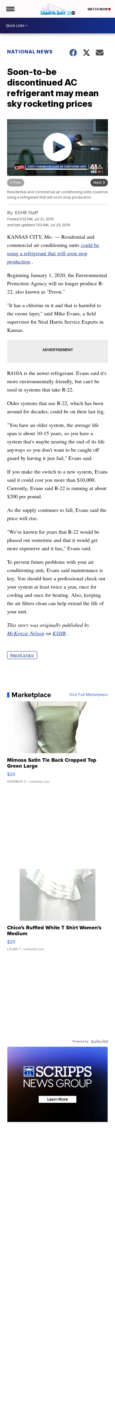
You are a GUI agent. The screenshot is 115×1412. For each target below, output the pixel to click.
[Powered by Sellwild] (99, 1041)
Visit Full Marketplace (88, 695)
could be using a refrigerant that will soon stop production (53, 253)
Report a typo (22, 655)
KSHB (59, 633)
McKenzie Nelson (25, 633)
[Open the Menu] (9, 8)
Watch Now (98, 9)
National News (30, 52)
